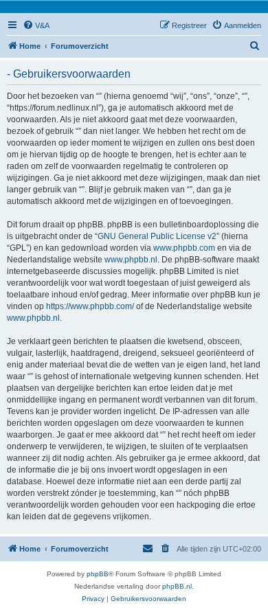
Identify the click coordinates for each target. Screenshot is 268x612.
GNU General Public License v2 (157, 236)
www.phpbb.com (184, 248)
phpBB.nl (177, 586)
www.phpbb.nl (130, 259)
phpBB (98, 574)
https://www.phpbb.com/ (90, 306)
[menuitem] (36, 25)
